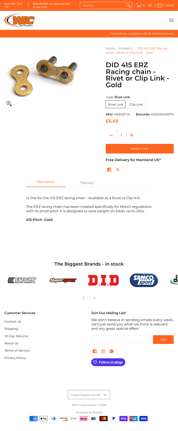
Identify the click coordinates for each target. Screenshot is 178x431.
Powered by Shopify (89, 412)
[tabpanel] (89, 214)
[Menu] (171, 20)
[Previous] (84, 298)
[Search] (128, 5)
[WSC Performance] (19, 20)
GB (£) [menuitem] (170, 5)
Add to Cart (139, 149)
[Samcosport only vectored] (144, 280)
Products (126, 48)
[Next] (94, 298)
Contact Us (12, 321)
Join (163, 340)
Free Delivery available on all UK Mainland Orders (142, 33)
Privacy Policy (15, 358)
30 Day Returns (16, 336)
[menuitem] (144, 5)
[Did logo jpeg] (103, 280)
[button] (109, 169)
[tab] (45, 183)
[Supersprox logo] (63, 280)
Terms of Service (17, 350)
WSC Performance (84, 405)
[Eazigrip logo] (22, 280)
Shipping (11, 329)
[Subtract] (111, 135)
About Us (11, 343)
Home (110, 48)
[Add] (132, 135)
